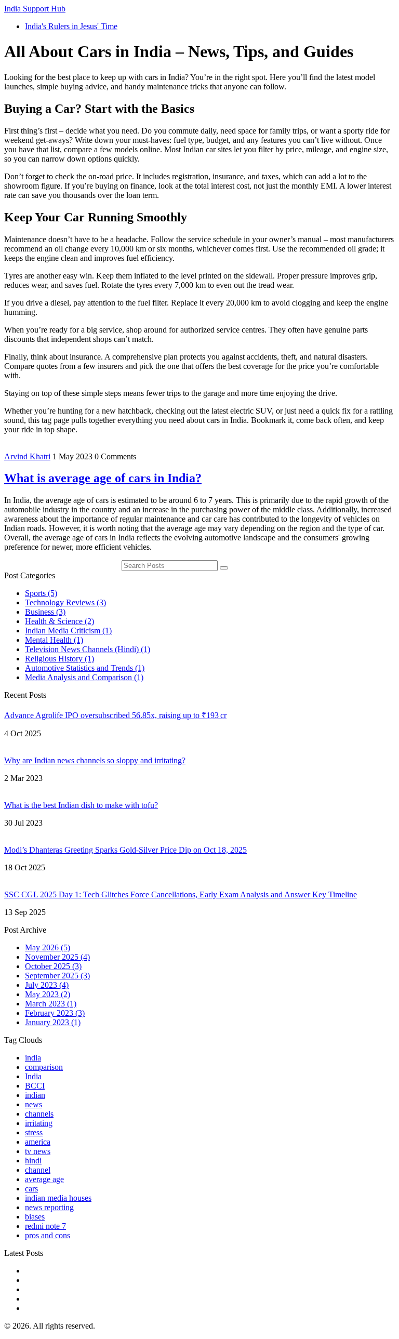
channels (39, 1113)
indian (35, 1095)
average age (44, 1179)
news (33, 1104)
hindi (33, 1160)
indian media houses (58, 1198)
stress (34, 1132)
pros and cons (47, 1235)
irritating (38, 1123)
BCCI (35, 1085)
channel (37, 1169)
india (33, 1057)
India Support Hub (34, 8)
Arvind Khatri (27, 456)
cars (31, 1188)
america (37, 1141)
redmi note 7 (45, 1226)
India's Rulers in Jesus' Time (71, 26)
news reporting (49, 1207)
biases (35, 1216)
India (33, 1076)
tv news (37, 1151)
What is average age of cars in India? (103, 478)
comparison (44, 1067)
